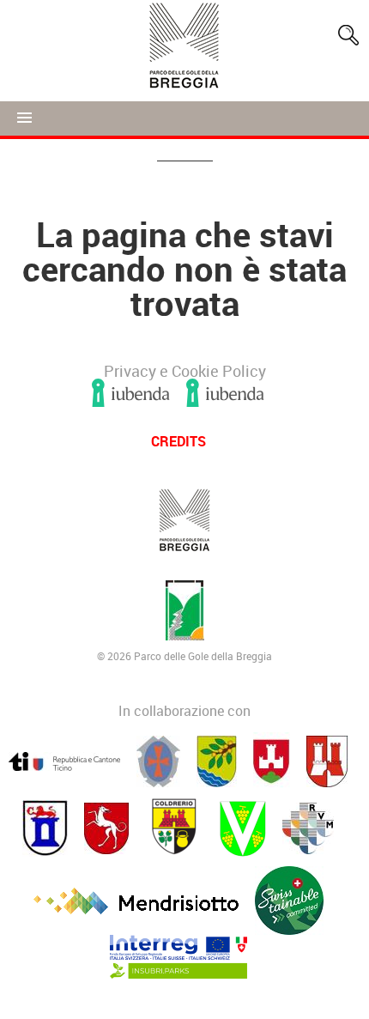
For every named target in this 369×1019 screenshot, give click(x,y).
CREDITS (178, 441)
